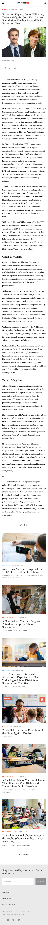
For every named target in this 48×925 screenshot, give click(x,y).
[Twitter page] (13, 920)
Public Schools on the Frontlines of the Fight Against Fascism (22, 732)
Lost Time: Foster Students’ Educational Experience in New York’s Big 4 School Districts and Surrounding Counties (21, 679)
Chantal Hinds (21, 687)
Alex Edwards (16, 578)
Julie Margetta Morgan (27, 576)
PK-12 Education (18, 9)
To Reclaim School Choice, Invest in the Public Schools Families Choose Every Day (23, 838)
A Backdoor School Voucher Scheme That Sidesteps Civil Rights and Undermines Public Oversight (23, 783)
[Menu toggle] (3, 3)
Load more (24, 854)
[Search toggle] (45, 3)
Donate (5, 892)
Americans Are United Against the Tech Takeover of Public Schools (22, 571)
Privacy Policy (8, 904)
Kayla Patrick (22, 790)
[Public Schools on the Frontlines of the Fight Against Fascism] (24, 708)
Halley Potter (21, 631)
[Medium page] (19, 920)
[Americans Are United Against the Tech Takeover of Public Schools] (24, 547)
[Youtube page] (8, 920)
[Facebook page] (2, 920)
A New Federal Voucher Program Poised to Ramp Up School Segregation (21, 624)
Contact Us (7, 898)
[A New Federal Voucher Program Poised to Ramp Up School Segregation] (24, 599)
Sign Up (41, 882)
